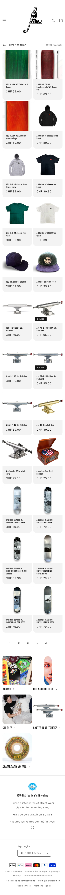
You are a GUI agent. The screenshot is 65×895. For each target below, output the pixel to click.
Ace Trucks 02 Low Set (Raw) (15, 472)
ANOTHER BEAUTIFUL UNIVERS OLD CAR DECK (15, 621)
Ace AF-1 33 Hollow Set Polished (46, 329)
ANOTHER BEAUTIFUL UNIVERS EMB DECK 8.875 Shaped (16, 571)
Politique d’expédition (49, 881)
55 (45, 642)
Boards (6, 689)
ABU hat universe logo (46, 282)
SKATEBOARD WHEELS (14, 767)
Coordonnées (24, 886)
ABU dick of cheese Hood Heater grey (16, 185)
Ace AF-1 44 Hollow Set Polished (46, 377)
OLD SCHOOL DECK (43, 689)
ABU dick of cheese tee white (46, 234)
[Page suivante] (55, 643)
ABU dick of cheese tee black (46, 185)
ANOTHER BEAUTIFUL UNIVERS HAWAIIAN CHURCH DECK (44, 571)
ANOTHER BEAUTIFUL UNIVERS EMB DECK (44, 521)
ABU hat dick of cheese (16, 282)
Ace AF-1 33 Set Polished (16, 376)
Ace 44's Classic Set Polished (14, 329)
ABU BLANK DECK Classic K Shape (17, 85)
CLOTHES (7, 728)
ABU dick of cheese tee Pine (16, 234)
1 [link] (10, 642)
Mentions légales (42, 886)
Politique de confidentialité (21, 881)
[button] (4, 20)
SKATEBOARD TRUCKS (45, 728)
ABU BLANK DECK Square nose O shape (16, 137)
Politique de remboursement (38, 875)
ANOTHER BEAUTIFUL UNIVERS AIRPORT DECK (15, 521)
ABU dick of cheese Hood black (47, 137)
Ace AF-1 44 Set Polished (16, 425)
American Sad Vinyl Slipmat (44, 472)
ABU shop (18, 871)
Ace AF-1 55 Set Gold (45, 425)
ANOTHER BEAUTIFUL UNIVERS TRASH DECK (45, 621)
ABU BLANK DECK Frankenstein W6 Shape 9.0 (46, 87)
